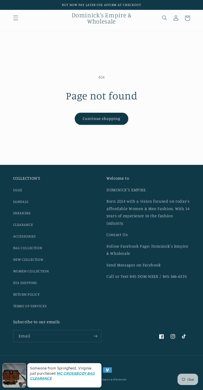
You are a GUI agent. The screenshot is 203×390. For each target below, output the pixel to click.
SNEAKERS (22, 213)
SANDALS (20, 201)
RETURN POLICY (26, 294)
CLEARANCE (23, 224)
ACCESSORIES (24, 236)
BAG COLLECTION (27, 248)
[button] (15, 18)
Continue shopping (102, 118)
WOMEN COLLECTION (31, 271)
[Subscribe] (95, 336)
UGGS (18, 190)
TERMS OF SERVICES (30, 306)
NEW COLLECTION (28, 259)
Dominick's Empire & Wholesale (106, 379)
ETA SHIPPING (25, 283)
